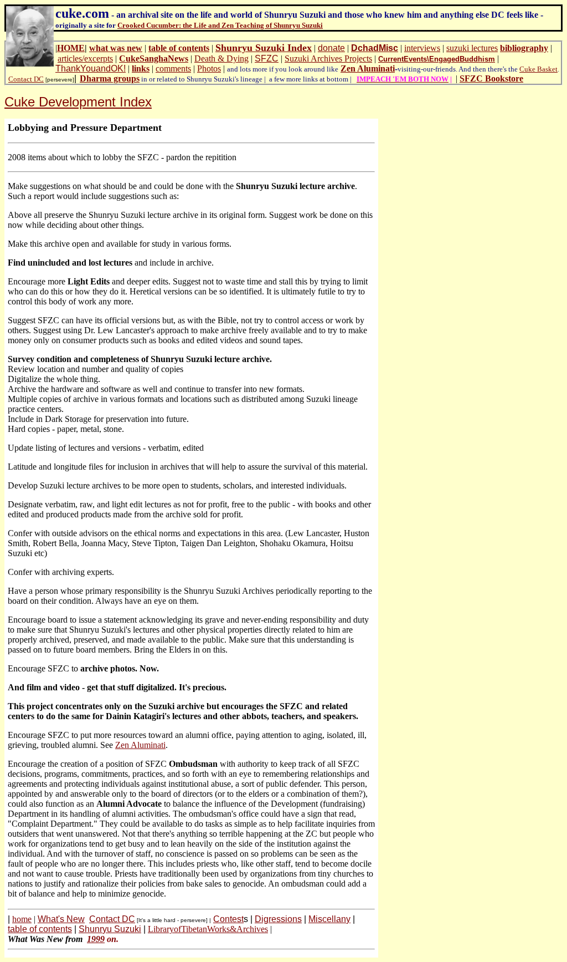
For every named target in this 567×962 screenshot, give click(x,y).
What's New (61, 919)
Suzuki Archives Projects (328, 58)
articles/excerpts (85, 58)
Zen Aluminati (368, 68)
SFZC (267, 58)
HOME (71, 48)
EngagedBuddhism (462, 59)
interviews (422, 48)
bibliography (524, 48)
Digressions (278, 919)
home (22, 919)
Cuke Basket (538, 69)
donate (331, 48)
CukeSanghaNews (153, 58)
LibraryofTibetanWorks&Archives (208, 929)
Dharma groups (110, 78)
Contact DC (26, 79)
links (141, 68)
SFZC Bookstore (491, 78)
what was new (115, 48)
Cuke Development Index (78, 101)
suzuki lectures (472, 48)
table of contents (178, 48)
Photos (209, 68)
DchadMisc (374, 48)
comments (173, 68)
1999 (96, 939)
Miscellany (329, 919)
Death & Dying (221, 58)
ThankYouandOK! (90, 68)
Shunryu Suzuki (110, 929)
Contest (228, 919)
